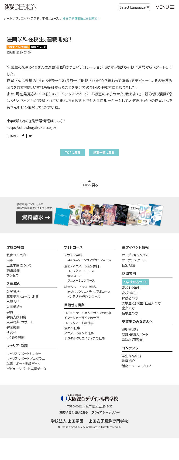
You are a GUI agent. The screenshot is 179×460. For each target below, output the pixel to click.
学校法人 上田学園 (67, 421)
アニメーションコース (81, 280)
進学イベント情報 (135, 247)
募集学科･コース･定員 (22, 296)
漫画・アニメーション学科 (81, 266)
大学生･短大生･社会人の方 (141, 303)
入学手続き (14, 306)
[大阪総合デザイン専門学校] (21, 7)
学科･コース (73, 247)
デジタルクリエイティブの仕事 (84, 338)
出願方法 (13, 301)
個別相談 (128, 265)
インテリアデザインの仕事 (82, 317)
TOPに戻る (72, 152)
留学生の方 (130, 313)
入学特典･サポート (20, 322)
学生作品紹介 (131, 355)
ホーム (7, 18)
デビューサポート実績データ (26, 368)
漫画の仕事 (72, 328)
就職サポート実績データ (24, 363)
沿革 (10, 260)
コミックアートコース (80, 271)
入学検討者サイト (135, 282)
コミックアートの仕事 (79, 322)
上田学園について (19, 265)
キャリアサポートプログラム (26, 358)
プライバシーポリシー (105, 412)
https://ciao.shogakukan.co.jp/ (31, 127)
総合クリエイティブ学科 (80, 286)
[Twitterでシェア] (30, 135)
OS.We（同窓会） (133, 339)
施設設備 (13, 270)
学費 (10, 312)
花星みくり (29, 67)
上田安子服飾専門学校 (108, 421)
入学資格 (13, 291)
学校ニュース (50, 18)
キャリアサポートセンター (24, 353)
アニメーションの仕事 (79, 333)
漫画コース (74, 275)
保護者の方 (130, 298)
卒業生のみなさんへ (137, 321)
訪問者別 (129, 273)
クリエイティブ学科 (27, 18)
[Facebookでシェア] (23, 135)
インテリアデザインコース (83, 296)
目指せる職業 (74, 304)
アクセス (12, 275)
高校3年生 (129, 292)
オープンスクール (134, 260)
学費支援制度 (16, 317)
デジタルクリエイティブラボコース (88, 291)
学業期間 (13, 327)
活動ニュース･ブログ (136, 365)
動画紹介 (128, 360)
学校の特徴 (15, 247)
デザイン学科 (73, 255)
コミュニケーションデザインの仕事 (87, 312)
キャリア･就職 (17, 345)
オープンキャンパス (135, 255)
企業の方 (128, 308)
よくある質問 (15, 337)
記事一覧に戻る (103, 152)
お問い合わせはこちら (73, 412)
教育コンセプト (17, 255)
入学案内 (14, 283)
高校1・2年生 (131, 287)
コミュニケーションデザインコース (89, 259)
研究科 (11, 332)
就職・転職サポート (135, 334)
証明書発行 (130, 329)
